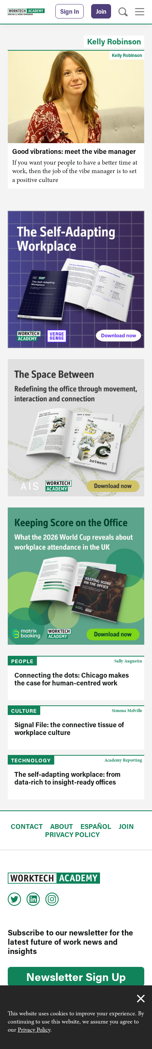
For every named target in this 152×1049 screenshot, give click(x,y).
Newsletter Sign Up (76, 976)
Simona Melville (127, 711)
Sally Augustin (128, 661)
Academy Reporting (123, 760)
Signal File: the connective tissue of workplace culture (69, 728)
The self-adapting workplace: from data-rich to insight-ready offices (67, 778)
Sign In (69, 11)
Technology (31, 760)
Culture (24, 710)
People (22, 661)
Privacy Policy (34, 1030)
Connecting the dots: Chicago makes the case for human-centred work (71, 679)
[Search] (123, 12)
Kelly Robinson (114, 41)
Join (101, 11)
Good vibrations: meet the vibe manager (74, 151)
